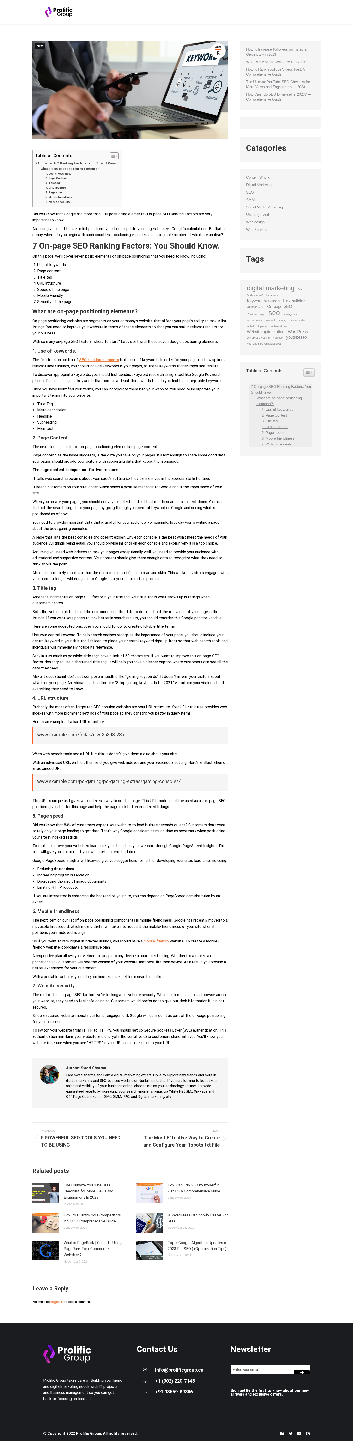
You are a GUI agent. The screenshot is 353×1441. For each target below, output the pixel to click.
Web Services (257, 229)
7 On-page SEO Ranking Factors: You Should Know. (76, 163)
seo (274, 312)
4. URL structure (56, 187)
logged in (57, 1302)
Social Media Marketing (264, 207)
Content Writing (258, 177)
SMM (250, 200)
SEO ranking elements (99, 360)
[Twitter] (290, 1433)
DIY (300, 289)
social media (297, 320)
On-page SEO (279, 306)
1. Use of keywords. (58, 173)
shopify (282, 320)
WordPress (298, 331)
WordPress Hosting (258, 337)
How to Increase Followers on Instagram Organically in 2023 (278, 51)
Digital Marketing (259, 185)
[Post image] (45, 1193)
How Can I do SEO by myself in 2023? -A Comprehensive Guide (194, 1188)
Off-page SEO (255, 306)
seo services (254, 320)
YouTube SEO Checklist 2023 (264, 343)
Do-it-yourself (255, 295)
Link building (294, 301)
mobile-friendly (157, 941)
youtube (278, 337)
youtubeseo (296, 337)
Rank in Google (256, 314)
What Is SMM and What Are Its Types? (276, 62)
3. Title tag (53, 183)
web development (257, 326)
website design (279, 326)
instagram (272, 295)
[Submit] (302, 1372)
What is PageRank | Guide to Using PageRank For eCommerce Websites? (93, 1248)
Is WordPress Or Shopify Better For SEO (198, 1218)
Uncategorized (257, 215)
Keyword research (263, 301)
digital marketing (270, 288)
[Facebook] (282, 1433)
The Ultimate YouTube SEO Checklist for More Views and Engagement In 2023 (88, 1191)
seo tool (270, 320)
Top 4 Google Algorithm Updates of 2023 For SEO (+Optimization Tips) (198, 1245)
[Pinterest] (308, 1433)
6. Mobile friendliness (59, 197)
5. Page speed (55, 192)
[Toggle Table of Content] (111, 156)
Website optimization (265, 331)
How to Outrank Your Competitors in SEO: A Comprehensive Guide (92, 1218)
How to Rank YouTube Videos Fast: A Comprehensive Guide (275, 71)
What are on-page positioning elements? (70, 168)
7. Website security (58, 202)
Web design (255, 222)
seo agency (290, 314)
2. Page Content (56, 178)
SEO (40, 46)
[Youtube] (299, 1433)
